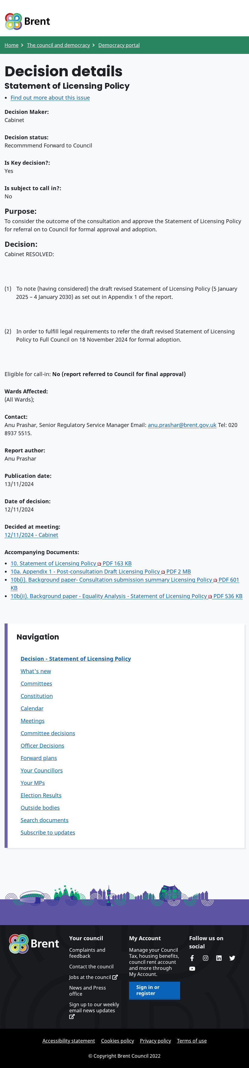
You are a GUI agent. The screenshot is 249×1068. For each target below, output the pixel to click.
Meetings (33, 720)
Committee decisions (48, 733)
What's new (36, 671)
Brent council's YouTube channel (192, 969)
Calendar (32, 708)
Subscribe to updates (48, 832)
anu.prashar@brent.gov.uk (182, 424)
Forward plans (39, 758)
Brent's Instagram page (206, 958)
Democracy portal (119, 45)
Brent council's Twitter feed (232, 958)
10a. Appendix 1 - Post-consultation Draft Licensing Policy (101, 571)
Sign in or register (147, 990)
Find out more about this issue (50, 97)
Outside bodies (40, 807)
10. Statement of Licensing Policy (71, 563)
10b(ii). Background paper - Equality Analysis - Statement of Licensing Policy (127, 596)
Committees (36, 683)
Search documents (45, 820)
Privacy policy (155, 1041)
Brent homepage (34, 944)
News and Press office (87, 991)
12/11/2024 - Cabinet (31, 534)
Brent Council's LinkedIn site (219, 958)
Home (12, 45)
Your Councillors (42, 770)
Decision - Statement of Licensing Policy (76, 658)
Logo (27, 22)
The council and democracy (58, 45)
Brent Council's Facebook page (192, 958)
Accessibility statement (69, 1041)
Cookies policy (117, 1041)
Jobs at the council (90, 977)
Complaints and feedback (87, 953)
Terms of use (192, 1041)
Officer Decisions (42, 745)
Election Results (41, 795)
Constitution (37, 695)
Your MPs (33, 782)
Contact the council (91, 967)
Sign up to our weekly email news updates (94, 1007)
